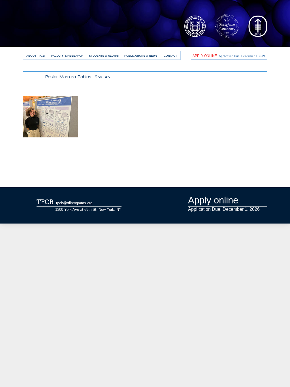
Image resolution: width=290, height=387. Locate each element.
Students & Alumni (104, 55)
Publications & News (140, 55)
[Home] (72, 29)
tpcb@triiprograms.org (74, 203)
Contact (170, 55)
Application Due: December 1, (229, 56)
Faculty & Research (67, 55)
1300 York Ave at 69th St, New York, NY (88, 209)
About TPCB (35, 55)
